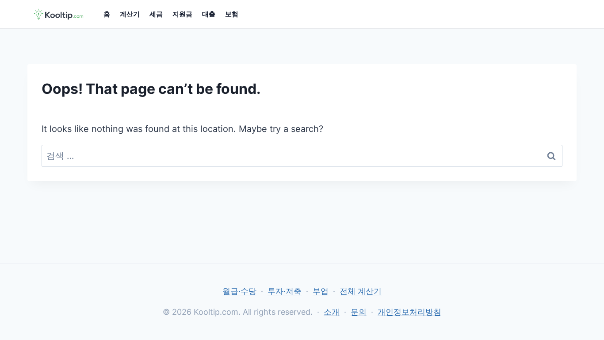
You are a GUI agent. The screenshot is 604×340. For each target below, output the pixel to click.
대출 (208, 14)
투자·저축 (285, 291)
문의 (359, 312)
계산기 (130, 14)
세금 (156, 14)
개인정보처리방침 (409, 312)
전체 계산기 (361, 291)
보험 (231, 14)
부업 (321, 291)
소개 (332, 312)
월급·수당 (239, 291)
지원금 (182, 14)
